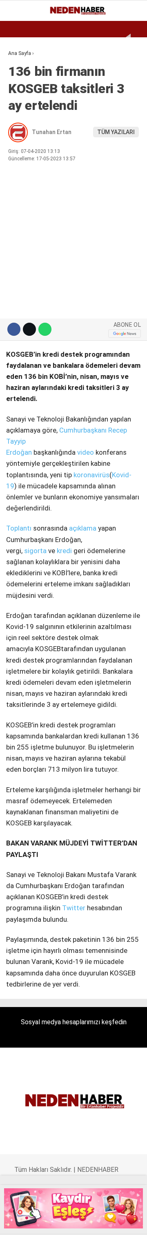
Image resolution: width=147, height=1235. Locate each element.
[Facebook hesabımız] (17, 1221)
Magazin (25, 134)
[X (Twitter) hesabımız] (34, 1221)
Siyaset (23, 151)
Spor (19, 117)
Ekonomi (24, 67)
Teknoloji (27, 184)
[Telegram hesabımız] (100, 1221)
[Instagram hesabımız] (50, 1221)
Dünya (21, 101)
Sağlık (22, 167)
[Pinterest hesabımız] (83, 1221)
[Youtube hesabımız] (67, 1221)
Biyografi (26, 84)
